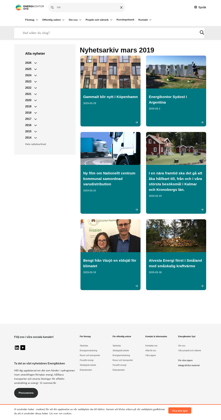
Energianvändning (88, 350)
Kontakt (143, 19)
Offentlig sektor (51, 19)
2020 (28, 100)
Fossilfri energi (87, 360)
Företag (29, 19)
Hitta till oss (150, 350)
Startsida (84, 345)
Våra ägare (150, 355)
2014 (28, 137)
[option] (200, 7)
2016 (28, 125)
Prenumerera (26, 392)
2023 (28, 81)
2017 (28, 118)
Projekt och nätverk (97, 19)
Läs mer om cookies (60, 413)
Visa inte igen (180, 410)
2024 (28, 75)
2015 (28, 131)
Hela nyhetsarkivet (35, 144)
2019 (28, 106)
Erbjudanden (86, 370)
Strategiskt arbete (88, 365)
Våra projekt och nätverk (189, 350)
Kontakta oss (151, 345)
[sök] (202, 33)
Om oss (73, 19)
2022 (28, 87)
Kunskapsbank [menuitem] (125, 19)
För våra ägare (185, 360)
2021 (28, 93)
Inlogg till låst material (189, 365)
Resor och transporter (90, 355)
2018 (28, 112)
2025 (28, 69)
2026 (28, 62)
